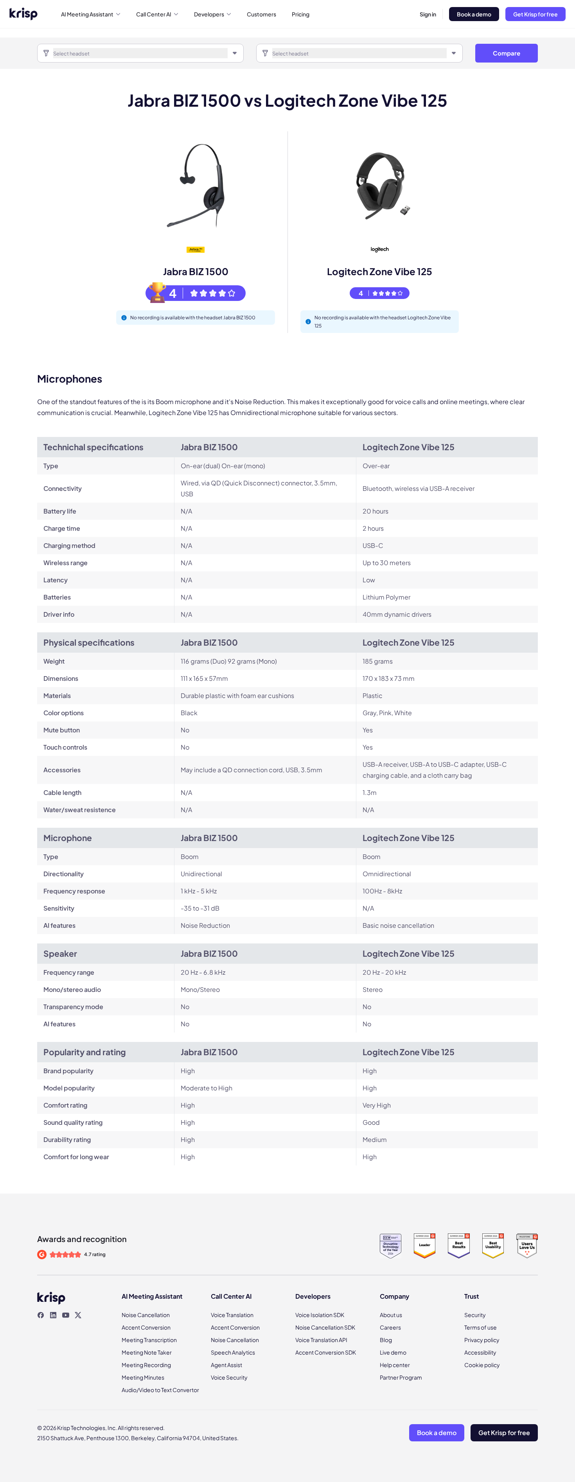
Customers (261, 14)
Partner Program (401, 1377)
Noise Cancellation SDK (325, 1327)
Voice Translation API (321, 1339)
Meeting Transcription (149, 1339)
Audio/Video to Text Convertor (160, 1389)
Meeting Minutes (143, 1377)
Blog (386, 1339)
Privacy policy (482, 1339)
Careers (390, 1327)
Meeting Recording (146, 1364)
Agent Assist (226, 1364)
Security (475, 1314)
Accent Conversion (146, 1327)
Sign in (428, 14)
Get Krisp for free (535, 14)
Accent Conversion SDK (325, 1352)
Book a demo (474, 14)
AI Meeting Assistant (87, 14)
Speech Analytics (233, 1352)
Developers (209, 14)
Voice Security (229, 1377)
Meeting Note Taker (147, 1352)
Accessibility (480, 1352)
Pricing (300, 14)
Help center (395, 1364)
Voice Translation (232, 1314)
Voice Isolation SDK (319, 1314)
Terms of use (480, 1327)
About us (391, 1314)
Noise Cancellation (146, 1314)
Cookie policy (482, 1364)
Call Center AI (153, 14)
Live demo (393, 1352)
